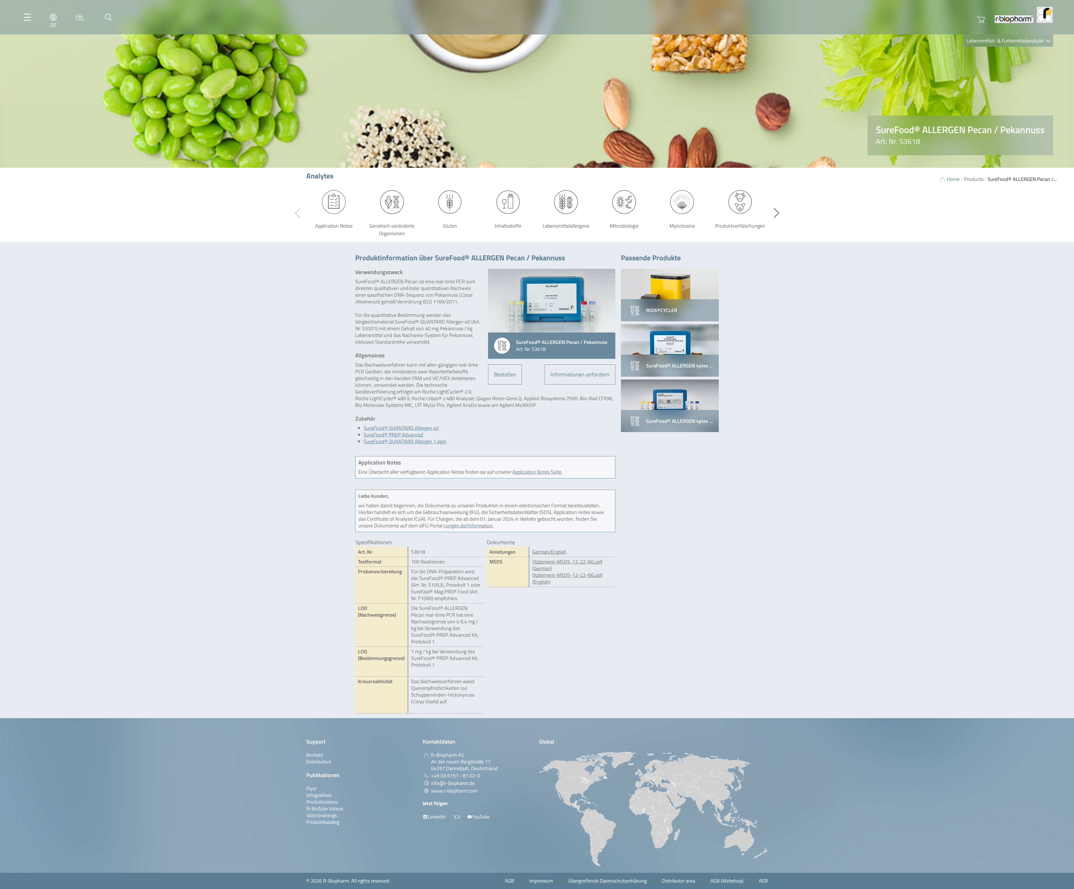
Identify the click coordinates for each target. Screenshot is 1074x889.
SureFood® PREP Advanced (393, 434)
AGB (509, 881)
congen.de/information (468, 525)
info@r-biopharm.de (453, 783)
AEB (763, 881)
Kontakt (314, 755)
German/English (549, 552)
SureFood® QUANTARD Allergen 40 (401, 428)
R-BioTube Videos (324, 808)
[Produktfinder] (80, 17)
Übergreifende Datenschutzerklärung (607, 881)
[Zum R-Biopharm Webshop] (981, 19)
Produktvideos (322, 802)
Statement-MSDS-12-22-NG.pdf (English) (567, 578)
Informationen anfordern (579, 374)
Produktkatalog (322, 822)
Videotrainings (321, 815)
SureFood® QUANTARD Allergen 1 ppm (405, 441)
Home (953, 179)
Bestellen (505, 374)
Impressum (541, 881)
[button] (774, 213)
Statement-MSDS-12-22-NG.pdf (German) (567, 565)
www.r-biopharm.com (454, 790)
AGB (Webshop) (726, 881)
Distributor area (678, 881)
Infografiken (319, 795)
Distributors (318, 761)
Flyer (311, 788)
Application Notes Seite (536, 472)
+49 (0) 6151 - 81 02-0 (455, 775)
